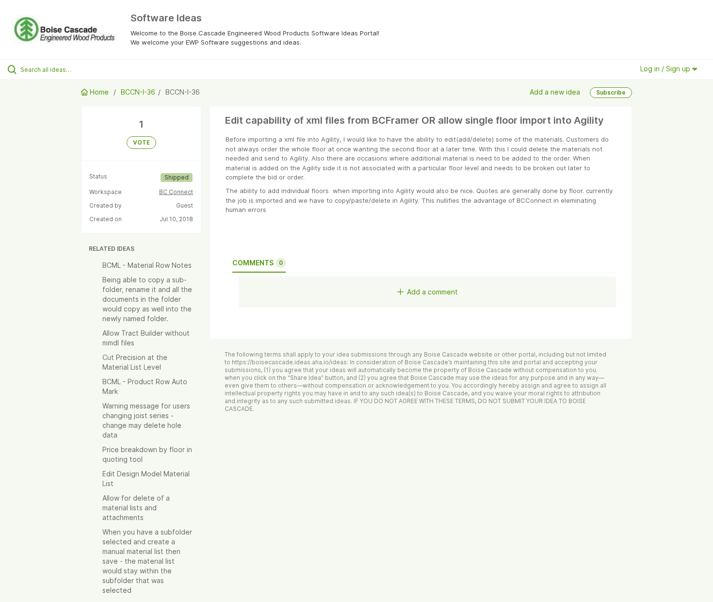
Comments (257, 263)
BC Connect (176, 191)
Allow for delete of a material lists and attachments (136, 507)
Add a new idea (555, 91)
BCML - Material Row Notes (147, 265)
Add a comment (432, 292)
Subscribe (611, 92)
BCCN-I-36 (138, 92)
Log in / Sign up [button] (666, 69)
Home (99, 92)
